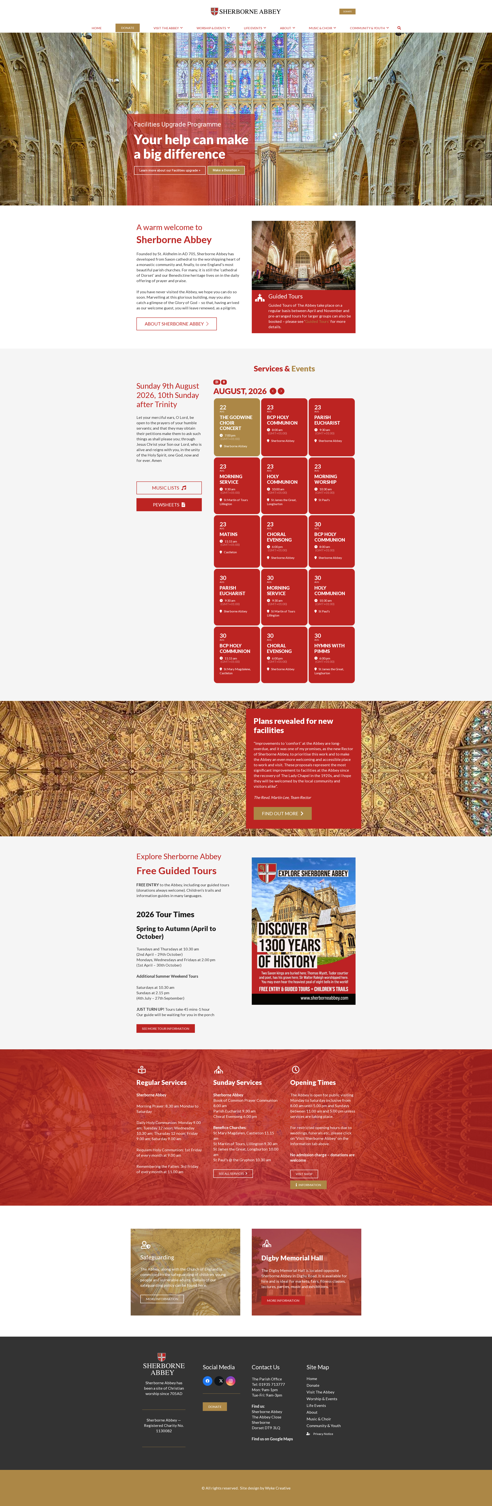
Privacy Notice (323, 1434)
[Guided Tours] (262, 298)
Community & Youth (324, 1425)
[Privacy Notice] (310, 1433)
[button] (181, 28)
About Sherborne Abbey (157, 169)
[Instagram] (230, 1381)
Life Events (316, 1405)
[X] (219, 1381)
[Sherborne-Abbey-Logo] (246, 11)
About (312, 1412)
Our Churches (198, 169)
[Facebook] (207, 1381)
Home (312, 1378)
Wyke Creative (278, 1488)
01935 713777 (272, 1384)
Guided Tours (285, 296)
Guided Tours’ (317, 321)
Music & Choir (319, 1419)
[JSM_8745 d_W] (304, 255)
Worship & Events (322, 1398)
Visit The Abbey (320, 1392)
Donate (313, 1385)
